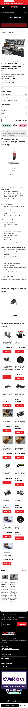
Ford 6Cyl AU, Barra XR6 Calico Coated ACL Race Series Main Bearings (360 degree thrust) (7, 527)
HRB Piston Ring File (12, 309)
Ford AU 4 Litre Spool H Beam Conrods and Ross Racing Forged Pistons (20, 421)
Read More (3, 603)
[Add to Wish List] (21, 705)
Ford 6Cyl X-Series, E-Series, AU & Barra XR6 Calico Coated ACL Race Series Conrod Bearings (8, 554)
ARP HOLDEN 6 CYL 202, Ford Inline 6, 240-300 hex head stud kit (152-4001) (19, 342)
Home (2, 29)
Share (25, 705)
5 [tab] (18, 319)
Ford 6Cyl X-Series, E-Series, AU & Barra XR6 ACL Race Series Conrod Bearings (8, 448)
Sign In (23, 7)
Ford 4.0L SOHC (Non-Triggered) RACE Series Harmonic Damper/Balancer (20, 368)
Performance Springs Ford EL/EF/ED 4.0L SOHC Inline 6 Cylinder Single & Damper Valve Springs (8, 342)
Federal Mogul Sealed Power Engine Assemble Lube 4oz (13, 163)
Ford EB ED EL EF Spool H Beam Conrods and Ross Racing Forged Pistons (8, 500)
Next (26, 64)
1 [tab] (9, 319)
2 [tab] (12, 319)
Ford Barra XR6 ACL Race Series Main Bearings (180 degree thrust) (20, 448)
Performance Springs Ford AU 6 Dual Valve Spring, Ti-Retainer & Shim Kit (7, 368)
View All (24, 570)
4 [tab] (16, 319)
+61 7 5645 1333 (9, 3)
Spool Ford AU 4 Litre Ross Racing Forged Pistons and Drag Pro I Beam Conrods (20, 394)
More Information (13, 183)
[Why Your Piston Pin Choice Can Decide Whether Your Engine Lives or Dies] (5, 577)
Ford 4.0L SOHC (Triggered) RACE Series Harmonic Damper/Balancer (19, 527)
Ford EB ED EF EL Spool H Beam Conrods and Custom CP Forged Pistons (20, 500)
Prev (23, 64)
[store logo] (14, 7)
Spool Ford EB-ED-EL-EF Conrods (7, 472)
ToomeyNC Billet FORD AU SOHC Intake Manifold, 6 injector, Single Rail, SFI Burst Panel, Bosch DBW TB (20, 473)
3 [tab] (14, 319)
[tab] (4, 183)
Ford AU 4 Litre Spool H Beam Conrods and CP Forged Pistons (7, 394)
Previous (2, 306)
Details (4, 183)
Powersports (19, 1)
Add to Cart (7, 352)
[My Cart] (25, 7)
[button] (10, 61)
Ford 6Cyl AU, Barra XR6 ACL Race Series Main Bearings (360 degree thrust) (7, 421)
